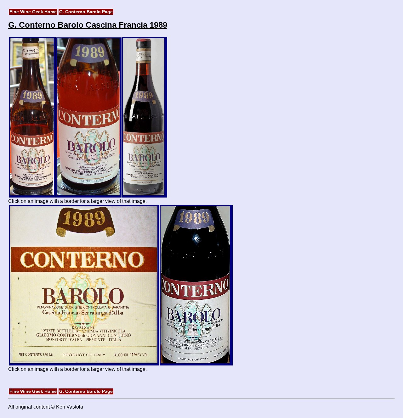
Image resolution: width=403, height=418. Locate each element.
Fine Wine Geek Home (33, 11)
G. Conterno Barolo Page (86, 11)
